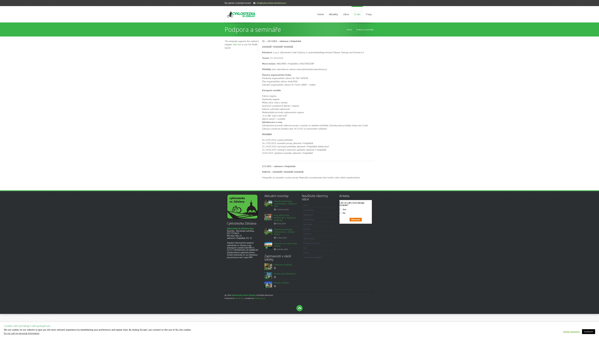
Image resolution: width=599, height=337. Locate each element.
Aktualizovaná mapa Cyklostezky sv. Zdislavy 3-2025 (285, 204)
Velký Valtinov (309, 238)
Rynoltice (307, 233)
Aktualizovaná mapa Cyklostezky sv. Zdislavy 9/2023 (284, 232)
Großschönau (309, 219)
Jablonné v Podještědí (312, 257)
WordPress (239, 298)
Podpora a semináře (365, 29)
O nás (357, 14)
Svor (305, 248)
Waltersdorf (308, 215)
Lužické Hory (308, 210)
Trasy (368, 14)
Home (320, 14)
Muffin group (259, 298)
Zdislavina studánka (283, 264)
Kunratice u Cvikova (311, 243)
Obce (346, 14)
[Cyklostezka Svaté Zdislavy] (241, 14)
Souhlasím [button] (588, 331)
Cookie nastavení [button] (571, 331)
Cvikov (306, 253)
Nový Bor (307, 229)
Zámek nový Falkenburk (284, 273)
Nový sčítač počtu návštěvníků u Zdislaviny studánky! (285, 218)
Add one (237, 44)
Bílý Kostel (307, 224)
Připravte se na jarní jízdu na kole (285, 244)
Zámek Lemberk (281, 282)
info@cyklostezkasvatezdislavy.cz (271, 3)
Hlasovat (355, 219)
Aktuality (333, 14)
